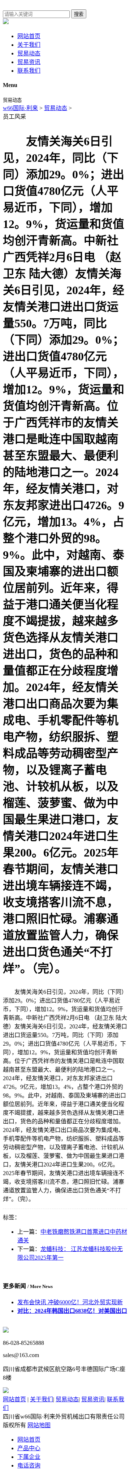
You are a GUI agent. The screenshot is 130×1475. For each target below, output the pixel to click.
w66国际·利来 (20, 108)
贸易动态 (28, 53)
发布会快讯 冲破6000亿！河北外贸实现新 (70, 1302)
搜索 (78, 14)
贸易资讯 (28, 62)
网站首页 (28, 36)
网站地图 (39, 1425)
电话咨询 (28, 1465)
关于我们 (28, 45)
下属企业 (28, 1457)
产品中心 (28, 1448)
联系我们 (28, 71)
